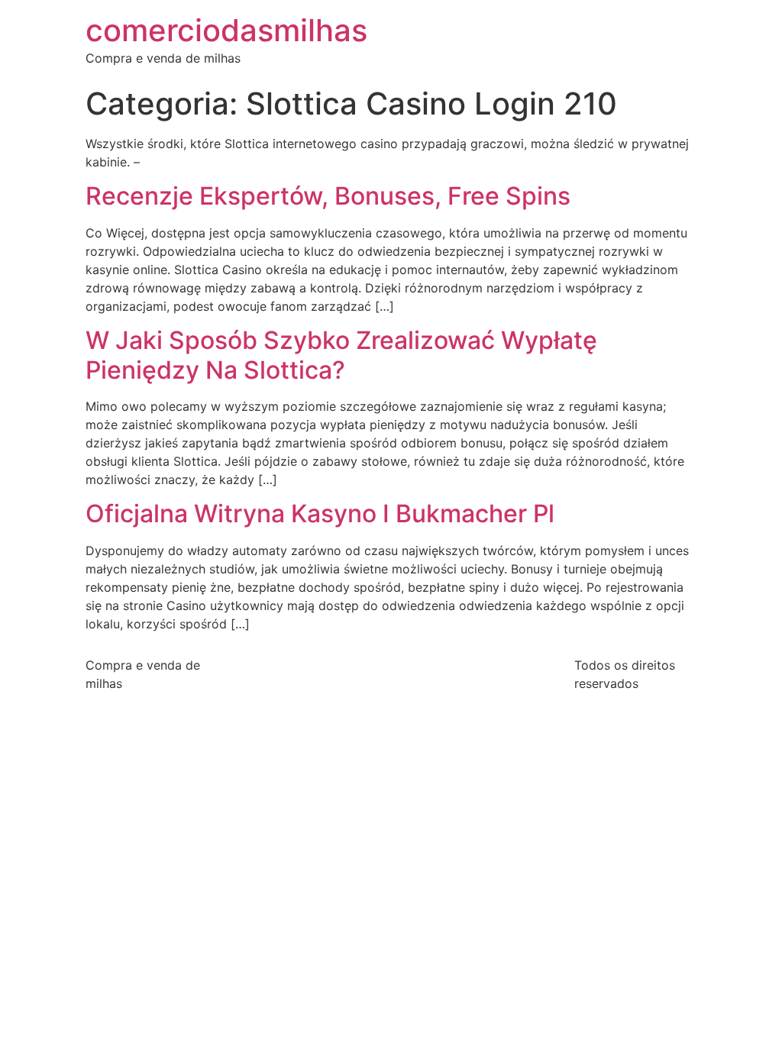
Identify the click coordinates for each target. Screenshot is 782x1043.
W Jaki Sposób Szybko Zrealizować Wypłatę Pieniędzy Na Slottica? (341, 354)
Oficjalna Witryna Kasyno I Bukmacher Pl (320, 513)
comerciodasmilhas (226, 30)
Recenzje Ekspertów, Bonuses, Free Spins (328, 196)
